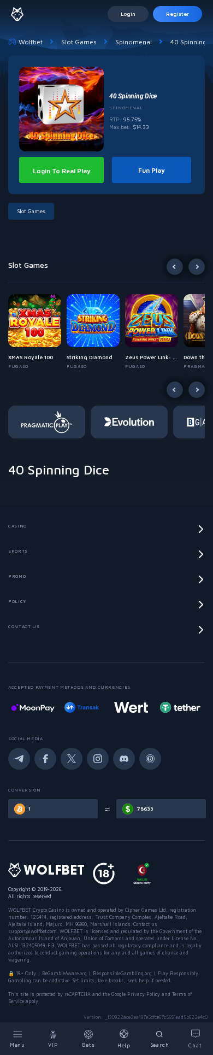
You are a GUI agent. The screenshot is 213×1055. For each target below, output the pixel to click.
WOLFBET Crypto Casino (36, 910)
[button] (37, 332)
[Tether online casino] (131, 707)
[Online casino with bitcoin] (180, 707)
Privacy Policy (143, 994)
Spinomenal (133, 42)
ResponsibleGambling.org (122, 973)
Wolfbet (31, 42)
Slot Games (79, 42)
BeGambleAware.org (64, 973)
